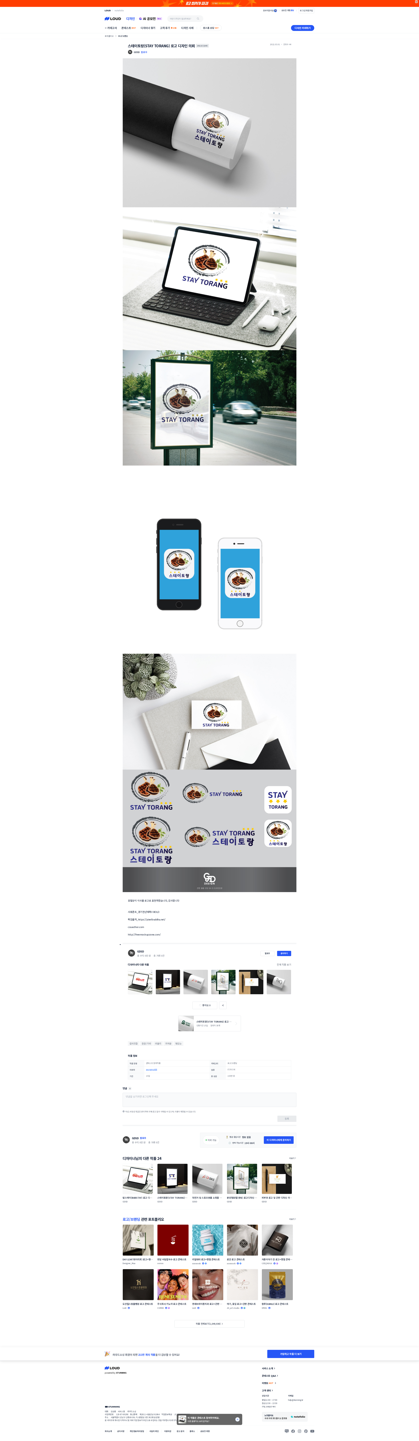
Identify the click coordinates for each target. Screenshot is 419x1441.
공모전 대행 (205, 1431)
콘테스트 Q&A (269, 1375)
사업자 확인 (154, 1431)
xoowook (196, 1263)
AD (416, 1)
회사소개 (108, 1431)
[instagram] (299, 1431)
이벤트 (267, 1383)
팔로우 (144, 52)
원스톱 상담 (211, 27)
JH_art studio (233, 1307)
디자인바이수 (267, 1263)
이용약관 (167, 1431)
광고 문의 (180, 1431)
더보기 (291, 1158)
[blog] (287, 1431)
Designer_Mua (129, 1263)
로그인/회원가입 (306, 10)
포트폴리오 (109, 36)
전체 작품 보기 (284, 964)
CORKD (160, 1307)
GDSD (140, 951)
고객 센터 (266, 1390)
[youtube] (312, 1431)
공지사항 (120, 1431)
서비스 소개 (267, 1368)
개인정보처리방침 (137, 1431)
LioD (125, 1307)
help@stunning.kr (295, 1399)
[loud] (108, 10)
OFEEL (264, 1307)
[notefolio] (119, 10)
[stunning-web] (112, 1407)
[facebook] (293, 1431)
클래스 (192, 1431)
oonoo (160, 1263)
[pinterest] (306, 1431)
